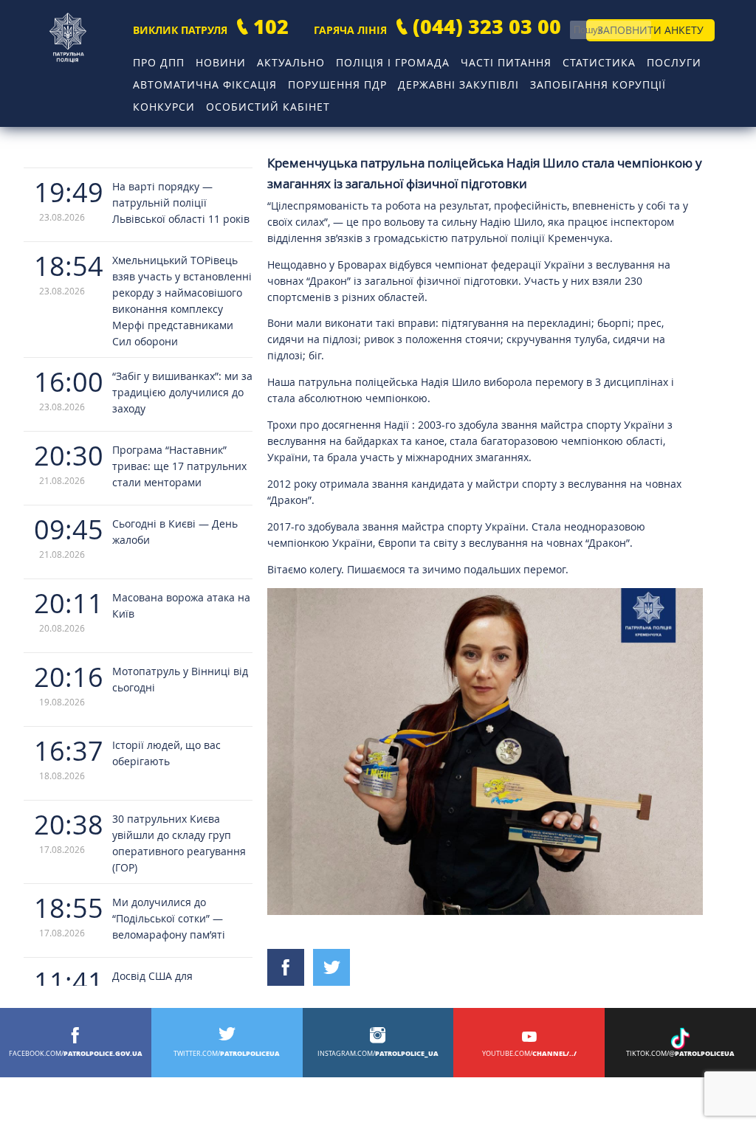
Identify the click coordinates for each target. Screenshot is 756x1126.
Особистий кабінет (268, 107)
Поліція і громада (393, 62)
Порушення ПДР (337, 84)
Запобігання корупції (598, 84)
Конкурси (164, 107)
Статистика (599, 62)
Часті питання (506, 62)
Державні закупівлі (458, 84)
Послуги (674, 62)
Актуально (291, 62)
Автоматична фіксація (205, 84)
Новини (221, 62)
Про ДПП (159, 62)
